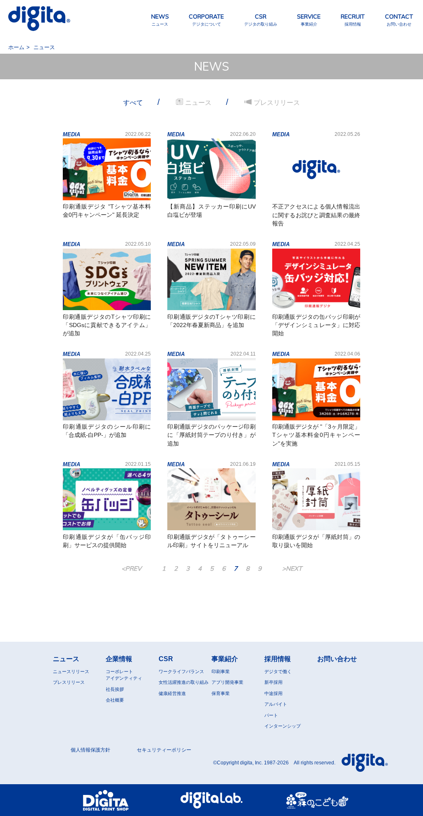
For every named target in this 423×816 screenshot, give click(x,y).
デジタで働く (278, 671)
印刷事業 (221, 671)
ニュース (66, 658)
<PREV (131, 568)
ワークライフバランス (181, 671)
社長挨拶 (115, 689)
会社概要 (115, 699)
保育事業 (221, 693)
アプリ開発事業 (227, 682)
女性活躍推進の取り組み (184, 682)
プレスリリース (69, 682)
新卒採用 (273, 682)
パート (271, 715)
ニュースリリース (71, 671)
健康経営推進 (172, 693)
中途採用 (273, 693)
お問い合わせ (337, 658)
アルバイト (275, 704)
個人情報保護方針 (90, 750)
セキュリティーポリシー (164, 750)
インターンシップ (282, 725)
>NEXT (292, 568)
